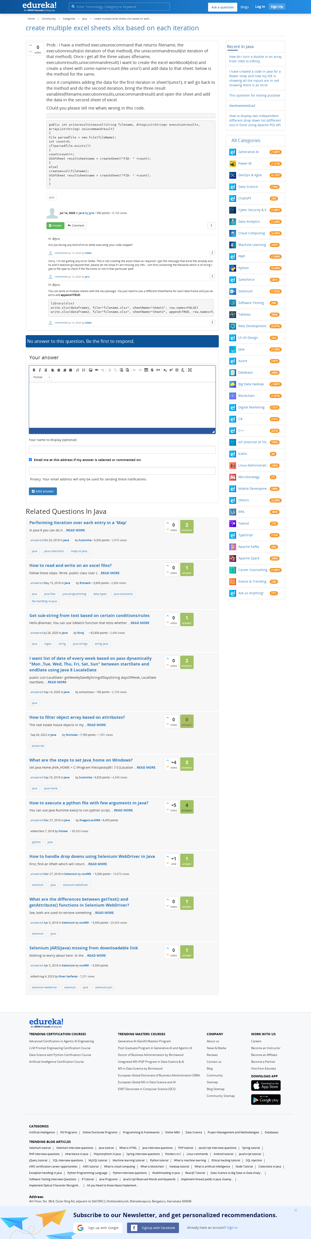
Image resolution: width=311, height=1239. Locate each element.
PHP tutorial (185, 1148)
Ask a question (223, 7)
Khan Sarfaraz (68, 976)
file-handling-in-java (44, 601)
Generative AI (248, 152)
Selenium (70, 874)
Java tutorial (106, 1148)
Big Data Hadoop (251, 384)
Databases (271, 1132)
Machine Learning (252, 244)
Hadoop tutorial (179, 1166)
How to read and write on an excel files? (70, 565)
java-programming (74, 594)
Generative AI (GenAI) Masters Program (144, 1041)
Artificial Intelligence (42, 1132)
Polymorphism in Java (107, 1154)
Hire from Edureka (263, 1068)
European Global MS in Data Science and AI (147, 1082)
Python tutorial (159, 1160)
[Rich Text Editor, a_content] (122, 405)
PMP (241, 256)
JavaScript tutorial (250, 1154)
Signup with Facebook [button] (158, 1227)
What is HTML (128, 1148)
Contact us (214, 1062)
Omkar (63, 831)
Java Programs (108, 1179)
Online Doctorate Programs (100, 1132)
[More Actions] (211, 225)
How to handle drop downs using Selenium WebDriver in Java (92, 856)
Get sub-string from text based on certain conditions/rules (89, 615)
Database (245, 372)
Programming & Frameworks (141, 1132)
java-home (51, 788)
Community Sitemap (221, 1096)
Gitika (88, 253)
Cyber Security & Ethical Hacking (254, 210)
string (62, 644)
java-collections (54, 551)
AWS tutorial (91, 1166)
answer (57, 225)
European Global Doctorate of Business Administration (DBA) (159, 1075)
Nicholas (72, 735)
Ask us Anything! (251, 593)
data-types (100, 594)
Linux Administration (254, 465)
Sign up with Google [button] (103, 1227)
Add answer (45, 491)
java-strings (80, 644)
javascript (38, 746)
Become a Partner (263, 1062)
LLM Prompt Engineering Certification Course (59, 1048)
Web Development (252, 326)
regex (47, 644)
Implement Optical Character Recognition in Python (55, 1185)
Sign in (232, 1227)
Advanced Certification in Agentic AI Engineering (61, 1041)
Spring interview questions (143, 1154)
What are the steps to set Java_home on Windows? (81, 760)
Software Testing (251, 303)
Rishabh (85, 583)
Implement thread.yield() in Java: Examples (207, 1179)
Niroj (80, 633)
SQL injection (254, 1160)
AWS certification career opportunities (53, 1166)
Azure (242, 361)
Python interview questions (130, 1173)
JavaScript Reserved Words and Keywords (149, 1179)
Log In (260, 6)
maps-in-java (79, 551)
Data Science (248, 186)
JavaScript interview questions (218, 1148)
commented (61, 253)
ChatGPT (244, 198)
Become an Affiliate (264, 1055)
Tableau (244, 314)
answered (37, 540)
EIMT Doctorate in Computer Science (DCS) (147, 1089)
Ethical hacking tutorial (226, 1160)
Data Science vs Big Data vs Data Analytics (237, 1173)
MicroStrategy (249, 477)
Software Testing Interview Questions (52, 1179)
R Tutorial (88, 1179)
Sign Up (277, 6)
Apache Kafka (248, 546)
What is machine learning (190, 1160)
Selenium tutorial (40, 1148)
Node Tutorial (244, 1166)
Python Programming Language (87, 1173)
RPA (241, 512)
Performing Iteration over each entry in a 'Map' (78, 522)
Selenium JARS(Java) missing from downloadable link (83, 948)
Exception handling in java (45, 1173)
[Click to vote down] (30, 51)
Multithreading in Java (166, 1173)
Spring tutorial (251, 1148)
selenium (37, 885)
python (36, 842)
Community (215, 1075)
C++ (241, 430)
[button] (34, 370)
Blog (210, 1068)
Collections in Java (269, 1166)
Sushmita (85, 540)
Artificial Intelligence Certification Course (56, 1062)
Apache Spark (248, 558)
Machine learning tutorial (129, 1160)
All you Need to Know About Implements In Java (113, 1185)
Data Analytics (249, 221)
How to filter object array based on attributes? (77, 717)
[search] (73, 6)
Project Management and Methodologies (233, 1132)
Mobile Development (254, 488)
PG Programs (68, 1132)
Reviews (212, 1055)
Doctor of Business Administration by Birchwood (151, 1055)
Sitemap (212, 1082)
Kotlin (242, 453)
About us (213, 1041)
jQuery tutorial (38, 1160)
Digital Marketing (251, 407)
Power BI (245, 163)
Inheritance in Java (76, 1154)
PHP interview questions (44, 1154)
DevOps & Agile (250, 175)
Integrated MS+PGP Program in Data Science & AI (151, 1062)
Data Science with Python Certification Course (60, 1055)
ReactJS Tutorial (195, 1173)
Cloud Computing (251, 233)
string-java (101, 644)
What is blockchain (152, 1166)
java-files (50, 594)
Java (81, 213)
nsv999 (86, 874)
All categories (246, 140)
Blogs (245, 7)
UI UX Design (248, 337)
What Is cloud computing (119, 1166)
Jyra (91, 213)
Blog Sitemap (215, 1089)
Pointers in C (173, 1154)
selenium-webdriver (75, 885)
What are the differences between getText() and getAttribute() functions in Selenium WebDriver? (79, 902)
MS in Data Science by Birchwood (140, 1068)
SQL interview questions (68, 1160)
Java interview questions (157, 1148)
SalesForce (246, 279)
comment (78, 225)
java (51, 197)
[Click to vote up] (30, 45)
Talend (243, 523)
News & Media (216, 1048)
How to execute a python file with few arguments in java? (88, 803)
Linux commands (197, 1154)
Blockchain (246, 395)
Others (243, 500)
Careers (256, 1041)
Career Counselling (253, 570)
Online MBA (172, 1132)
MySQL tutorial (98, 1160)
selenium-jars (103, 987)
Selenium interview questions (74, 1148)
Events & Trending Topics (254, 581)
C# (240, 419)
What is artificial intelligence (212, 1166)
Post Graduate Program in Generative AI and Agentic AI (155, 1048)
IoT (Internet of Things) (254, 442)
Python (243, 268)
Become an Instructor (265, 1048)
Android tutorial (223, 1154)
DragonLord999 (89, 820)
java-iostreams (123, 594)
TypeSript (245, 535)
